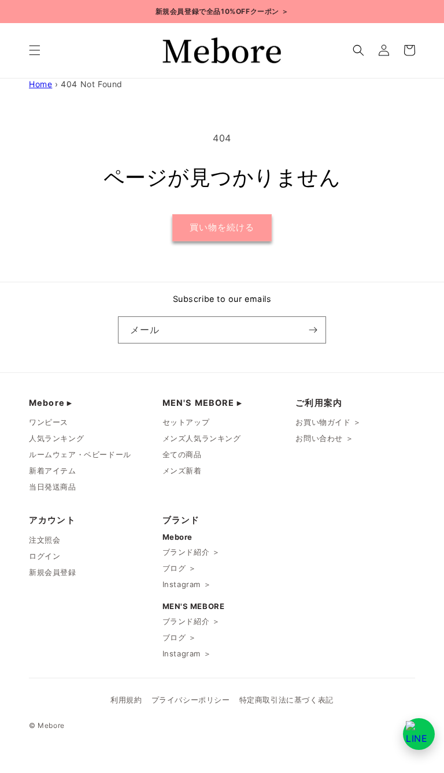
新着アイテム (52, 470)
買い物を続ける (222, 227)
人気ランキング (56, 438)
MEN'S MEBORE (202, 403)
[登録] (312, 329)
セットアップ (186, 422)
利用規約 (126, 700)
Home (40, 84)
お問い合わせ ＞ (324, 438)
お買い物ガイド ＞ (328, 422)
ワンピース (48, 422)
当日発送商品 (52, 486)
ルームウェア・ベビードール (80, 454)
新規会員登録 (52, 572)
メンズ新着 (182, 470)
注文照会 (44, 539)
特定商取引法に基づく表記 (286, 700)
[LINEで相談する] (419, 734)
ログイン (44, 556)
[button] (34, 50)
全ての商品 (182, 454)
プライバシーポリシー (190, 700)
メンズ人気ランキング (201, 438)
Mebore (50, 403)
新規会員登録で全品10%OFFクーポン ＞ (222, 11)
